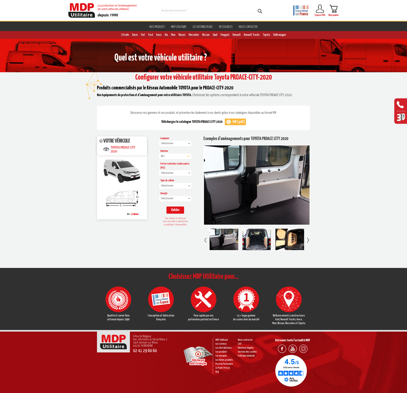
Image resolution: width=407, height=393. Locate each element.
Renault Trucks (252, 34)
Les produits (221, 352)
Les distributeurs (203, 26)
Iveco (159, 34)
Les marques (221, 355)
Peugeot (225, 34)
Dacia (135, 34)
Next (308, 240)
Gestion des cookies (247, 352)
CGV (239, 344)
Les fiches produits (224, 360)
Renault (237, 34)
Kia (166, 34)
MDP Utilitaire (178, 26)
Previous (205, 240)
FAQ (217, 372)
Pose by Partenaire (224, 364)
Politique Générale (246, 355)
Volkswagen (279, 34)
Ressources (226, 26)
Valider (175, 210)
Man (173, 34)
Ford (150, 34)
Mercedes (194, 34)
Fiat (143, 34)
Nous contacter (248, 26)
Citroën (125, 34)
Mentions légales (246, 348)
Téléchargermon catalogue (198, 362)
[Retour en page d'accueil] (81, 10)
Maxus (182, 34)
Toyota (266, 34)
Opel (215, 34)
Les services (221, 344)
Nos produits (157, 26)
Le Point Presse (222, 368)
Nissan (206, 34)
